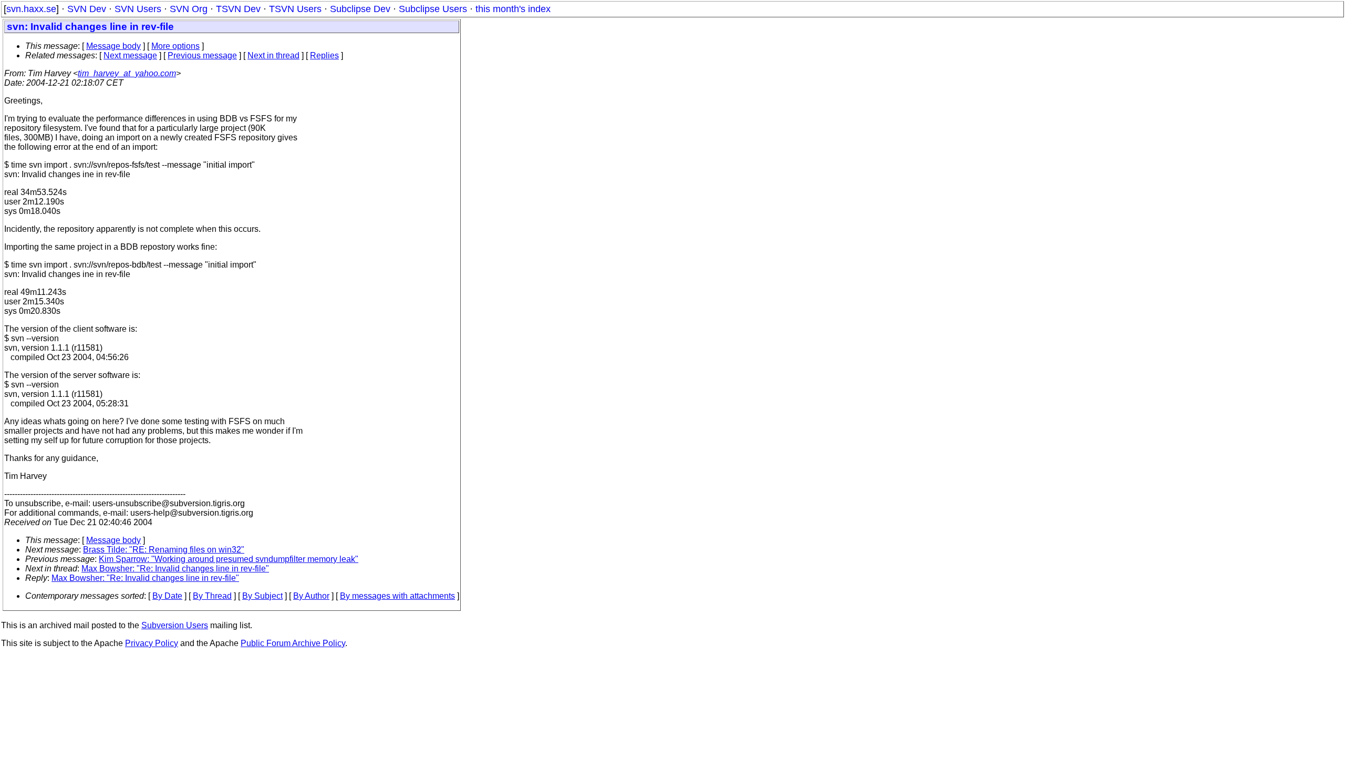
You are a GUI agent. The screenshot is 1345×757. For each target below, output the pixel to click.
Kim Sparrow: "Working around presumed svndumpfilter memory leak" (228, 559)
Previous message (202, 55)
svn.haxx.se (31, 9)
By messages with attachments (397, 595)
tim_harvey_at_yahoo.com (127, 73)
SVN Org (189, 9)
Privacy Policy (151, 643)
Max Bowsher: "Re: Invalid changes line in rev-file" (175, 568)
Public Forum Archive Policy (293, 643)
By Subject (262, 595)
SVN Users (138, 9)
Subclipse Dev (360, 9)
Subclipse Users (433, 9)
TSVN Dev (238, 9)
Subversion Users (174, 625)
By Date (167, 595)
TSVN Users (295, 9)
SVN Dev (86, 9)
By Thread (212, 595)
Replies (324, 55)
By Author (311, 595)
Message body (113, 46)
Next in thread (273, 55)
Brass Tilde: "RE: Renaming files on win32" (163, 549)
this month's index (513, 9)
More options (175, 46)
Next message (130, 55)
